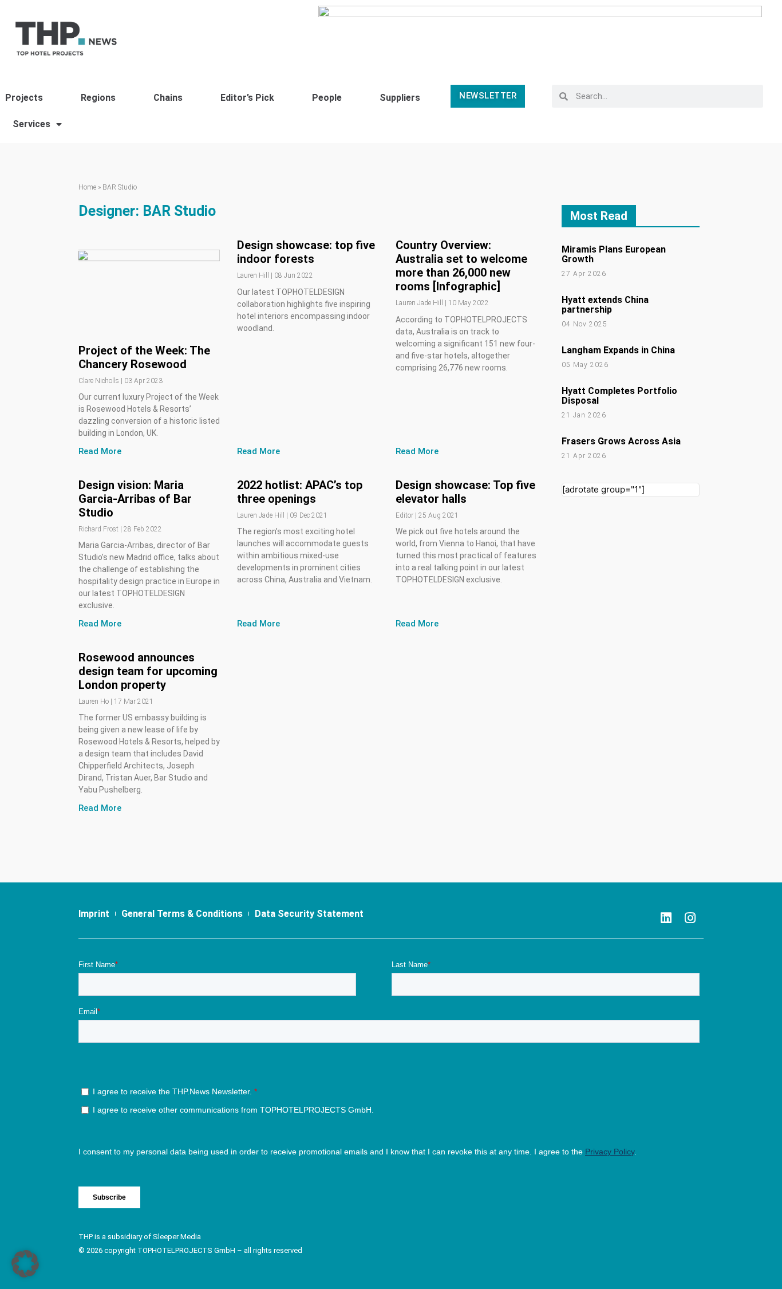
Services (31, 124)
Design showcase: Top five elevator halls (465, 492)
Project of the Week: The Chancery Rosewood (144, 357)
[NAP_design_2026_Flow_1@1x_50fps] (540, 32)
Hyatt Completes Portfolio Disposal (619, 395)
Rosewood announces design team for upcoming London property (148, 671)
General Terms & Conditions (182, 913)
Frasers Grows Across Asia (621, 441)
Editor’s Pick (247, 97)
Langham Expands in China (618, 350)
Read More (99, 451)
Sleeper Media (177, 1236)
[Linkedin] (665, 918)
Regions (98, 97)
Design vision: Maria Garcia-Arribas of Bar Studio (135, 498)
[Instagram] (690, 918)
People (327, 97)
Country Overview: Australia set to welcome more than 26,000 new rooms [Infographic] (461, 265)
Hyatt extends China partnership (605, 304)
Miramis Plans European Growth (614, 254)
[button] (25, 1264)
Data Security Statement (309, 913)
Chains (168, 97)
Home (87, 187)
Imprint (93, 913)
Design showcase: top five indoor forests (306, 252)
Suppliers (400, 97)
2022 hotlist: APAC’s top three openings (299, 492)
